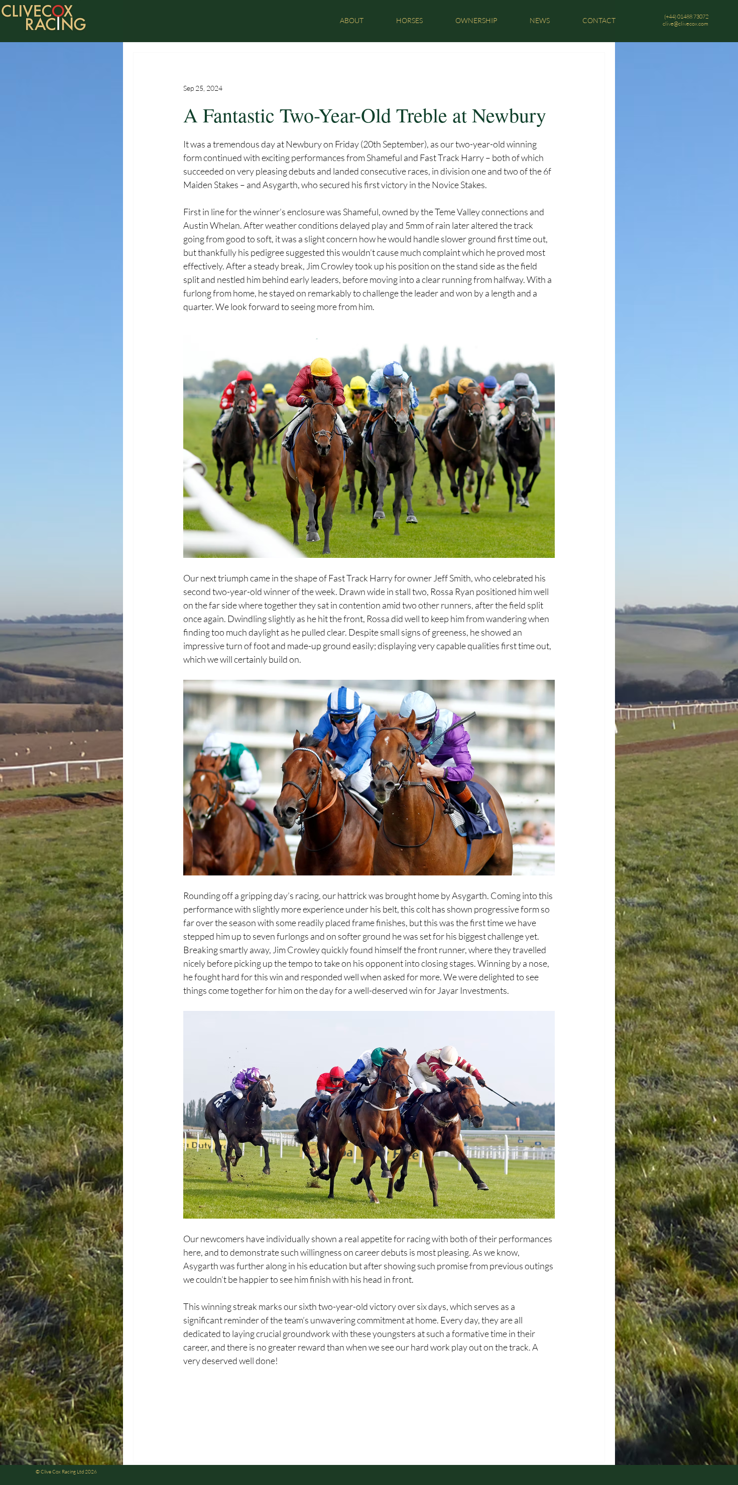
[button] (351, 20)
